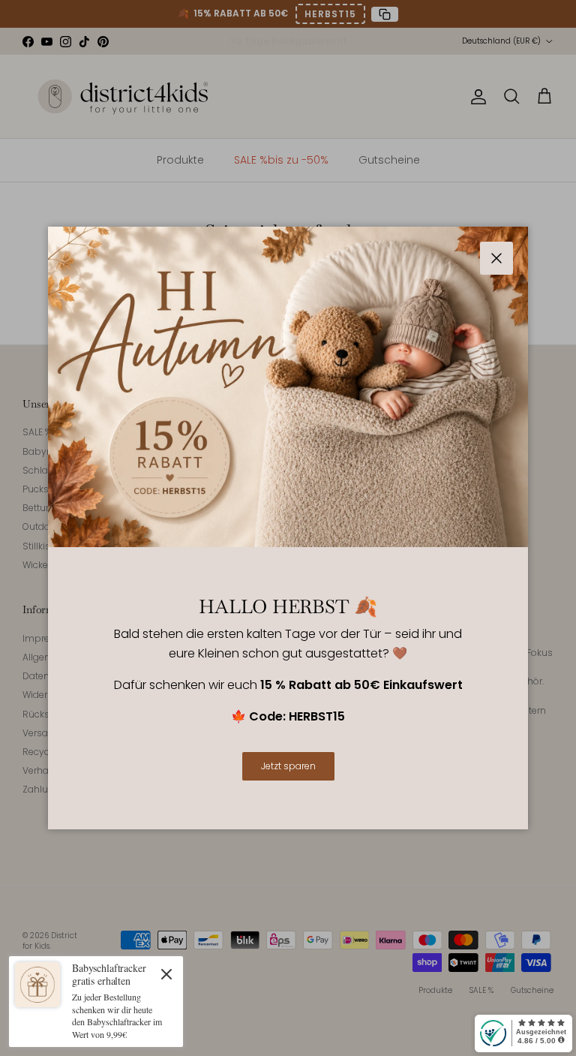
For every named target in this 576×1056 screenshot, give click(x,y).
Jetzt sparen (288, 766)
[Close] (166, 973)
